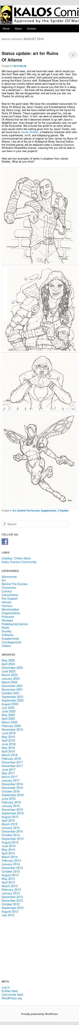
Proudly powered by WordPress (39, 1014)
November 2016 (12, 787)
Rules (5, 627)
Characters (9, 587)
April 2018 (8, 751)
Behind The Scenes (28, 510)
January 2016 (11, 806)
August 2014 (10, 842)
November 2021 (12, 689)
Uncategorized (11, 642)
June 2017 (8, 769)
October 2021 (11, 693)
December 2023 (12, 667)
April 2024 (8, 664)
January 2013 (11, 893)
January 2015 (11, 827)
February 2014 (11, 860)
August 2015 (10, 817)
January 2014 (11, 864)
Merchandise (10, 609)
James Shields (29, 132)
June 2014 (8, 846)
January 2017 (11, 780)
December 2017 (12, 762)
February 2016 (11, 802)
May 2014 (8, 849)
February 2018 (11, 758)
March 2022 (9, 682)
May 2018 (8, 747)
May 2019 (8, 736)
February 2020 (11, 726)
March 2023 (9, 675)
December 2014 (12, 831)
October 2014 (11, 835)
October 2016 (11, 791)
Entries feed (9, 991)
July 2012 (8, 915)
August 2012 (10, 911)
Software (7, 635)
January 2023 (11, 678)
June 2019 (8, 733)
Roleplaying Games (15, 624)
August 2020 (10, 704)
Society (7, 631)
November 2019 (12, 729)
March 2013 (9, 886)
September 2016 (12, 795)
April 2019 (8, 740)
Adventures (9, 576)
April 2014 (8, 853)
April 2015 (8, 820)
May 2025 (8, 660)
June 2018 (8, 744)
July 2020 (8, 707)
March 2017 (9, 777)
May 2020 (8, 715)
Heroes (6, 602)
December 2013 (12, 867)
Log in (6, 987)
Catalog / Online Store (16, 558)
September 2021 (12, 696)
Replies (63, 510)
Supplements (48, 510)
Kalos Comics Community (19, 562)
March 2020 (9, 722)
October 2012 (11, 904)
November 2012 (12, 900)
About (18, 28)
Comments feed (12, 994)
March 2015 (9, 824)
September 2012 (12, 908)
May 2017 (8, 773)
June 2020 (8, 711)
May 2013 (8, 878)
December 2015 (12, 809)
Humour (7, 605)
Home (6, 28)
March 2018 (9, 755)
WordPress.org (12, 998)
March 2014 (9, 857)
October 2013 (11, 871)
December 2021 (12, 686)
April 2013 (8, 882)
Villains (6, 646)
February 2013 (11, 889)
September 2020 (12, 700)
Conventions (10, 595)
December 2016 (12, 784)
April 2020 (8, 718)
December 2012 (12, 897)
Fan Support (10, 598)
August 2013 (10, 875)
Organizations (11, 613)
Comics (7, 591)
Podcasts (8, 616)
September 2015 (12, 813)
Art (14, 510)
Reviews (7, 620)
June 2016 (8, 798)
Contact (31, 28)
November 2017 (12, 766)
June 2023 (8, 671)
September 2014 (12, 838)
